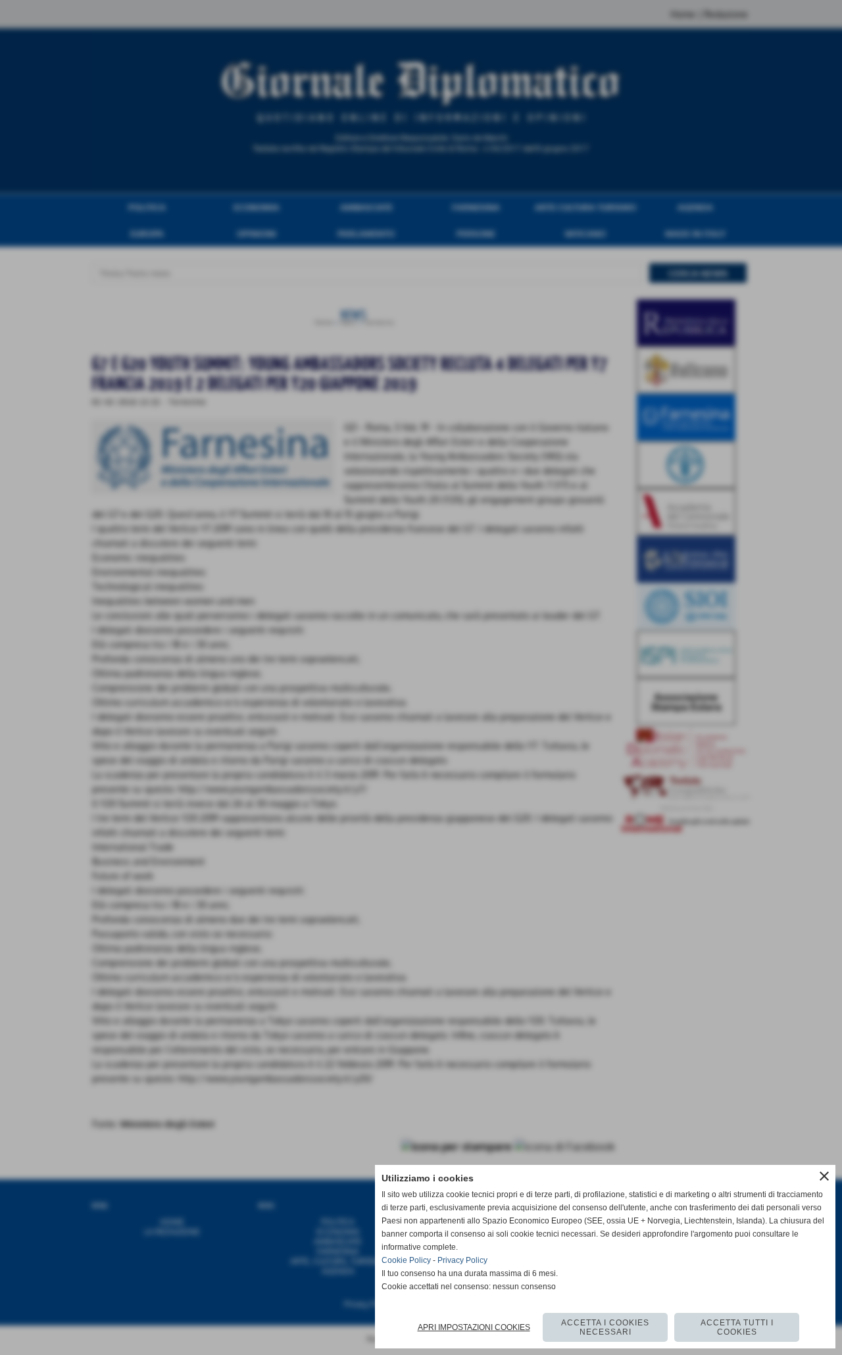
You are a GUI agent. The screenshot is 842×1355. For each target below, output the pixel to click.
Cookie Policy (406, 1260)
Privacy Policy (462, 1260)
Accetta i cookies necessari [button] (605, 1327)
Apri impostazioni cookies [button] (474, 1327)
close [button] (824, 1176)
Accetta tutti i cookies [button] (737, 1327)
